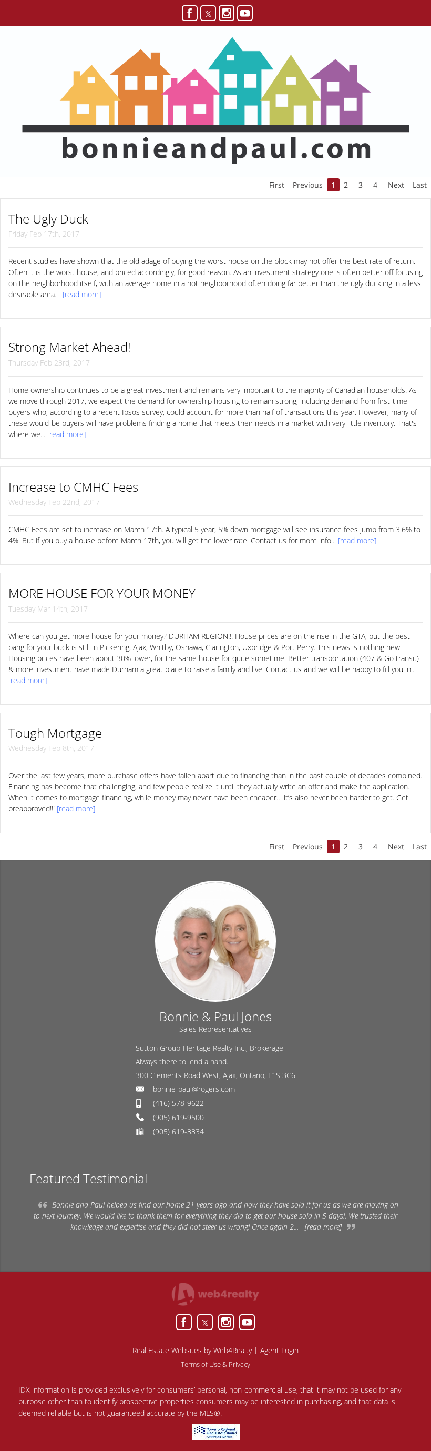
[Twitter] (208, 13)
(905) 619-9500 (178, 1117)
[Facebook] (190, 13)
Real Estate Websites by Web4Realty (192, 1350)
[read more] (82, 294)
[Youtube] (245, 13)
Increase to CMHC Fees (73, 486)
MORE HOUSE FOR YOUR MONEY (102, 593)
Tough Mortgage (55, 733)
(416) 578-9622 (178, 1103)
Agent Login (279, 1350)
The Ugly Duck (48, 218)
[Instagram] (226, 13)
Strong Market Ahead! (69, 347)
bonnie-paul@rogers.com (194, 1089)
